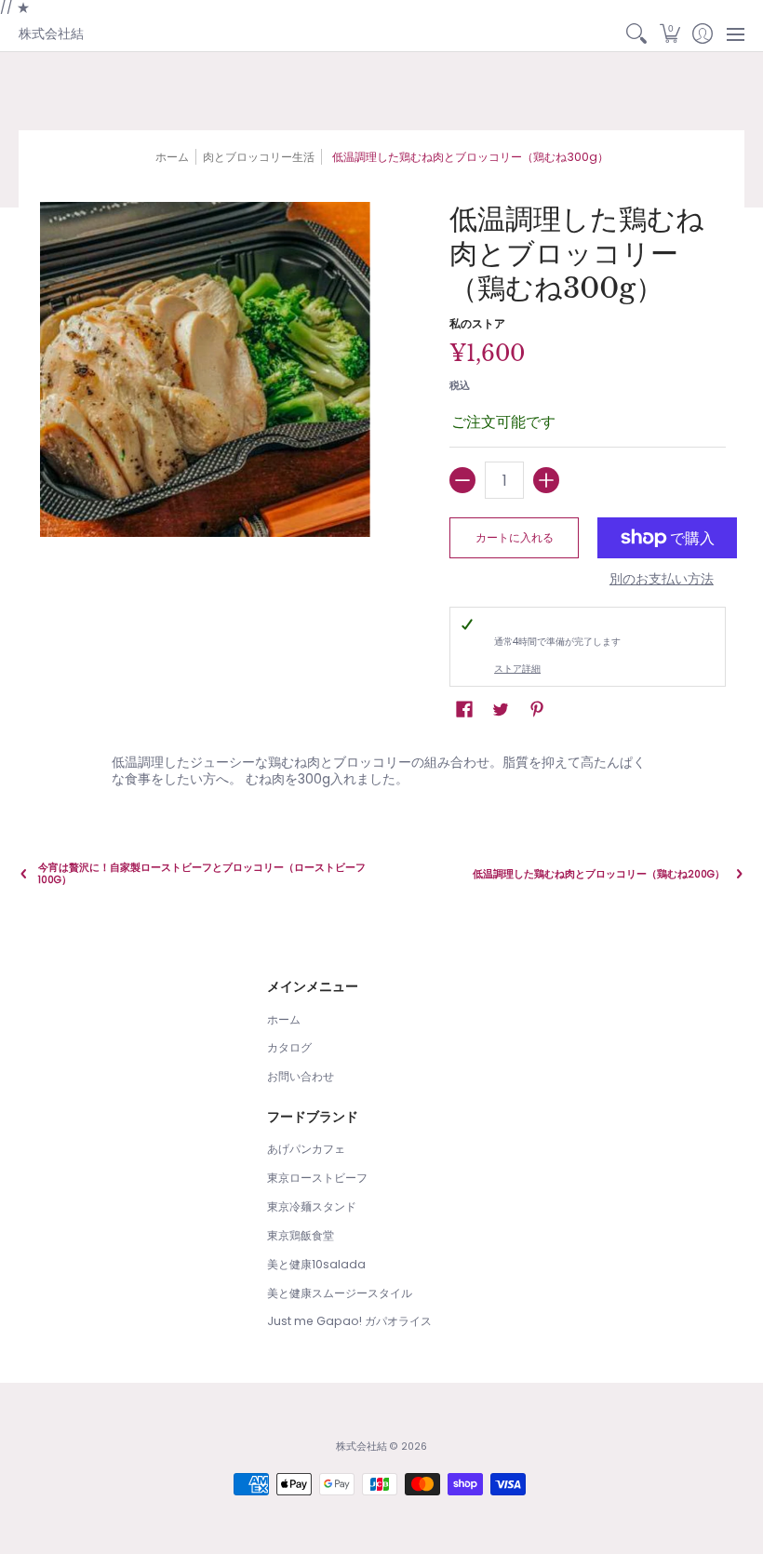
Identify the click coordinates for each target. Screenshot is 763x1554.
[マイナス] (462, 480)
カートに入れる (514, 537)
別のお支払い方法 (661, 579)
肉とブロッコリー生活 (259, 157)
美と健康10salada (316, 1264)
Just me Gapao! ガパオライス (349, 1321)
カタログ (289, 1047)
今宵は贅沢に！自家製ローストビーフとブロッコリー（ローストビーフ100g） (202, 874)
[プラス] (546, 480)
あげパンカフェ (306, 1149)
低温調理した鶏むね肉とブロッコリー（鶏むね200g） (599, 874)
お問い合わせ (300, 1076)
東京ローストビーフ (317, 1178)
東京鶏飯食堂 (300, 1235)
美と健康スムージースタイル (339, 1293)
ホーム (172, 157)
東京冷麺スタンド (311, 1206)
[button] (669, 34)
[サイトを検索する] (637, 34)
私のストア (477, 323)
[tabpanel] (381, 766)
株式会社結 (51, 33)
